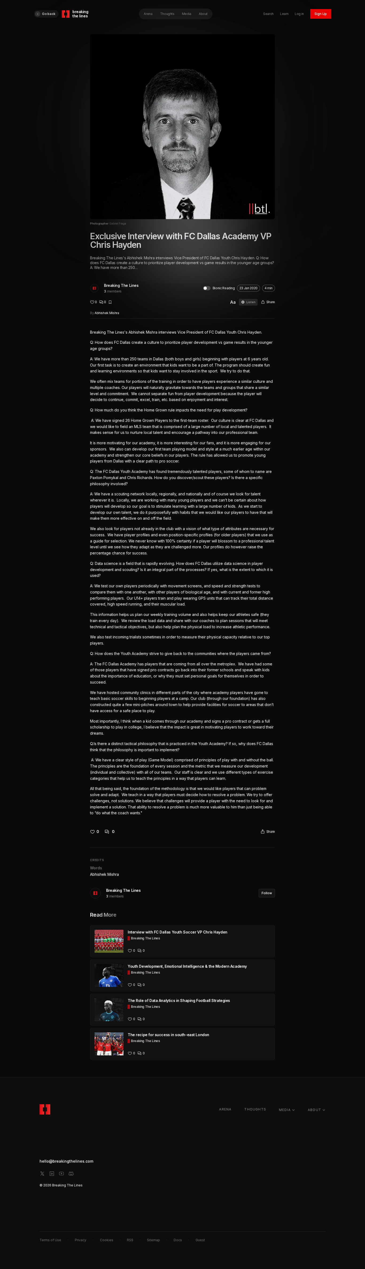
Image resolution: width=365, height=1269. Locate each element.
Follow (267, 893)
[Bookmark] (110, 302)
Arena (148, 14)
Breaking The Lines (121, 285)
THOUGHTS (255, 1109)
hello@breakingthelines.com (66, 1161)
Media (186, 14)
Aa (233, 302)
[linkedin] (52, 1173)
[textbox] (182, 572)
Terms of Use (50, 1240)
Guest (200, 1240)
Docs (178, 1240)
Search (268, 14)
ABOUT (314, 1110)
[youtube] (61, 1173)
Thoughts (167, 14)
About (203, 14)
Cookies (106, 1240)
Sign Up (320, 14)
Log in (299, 14)
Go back (48, 14)
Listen (250, 302)
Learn (284, 14)
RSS (130, 1240)
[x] (42, 1173)
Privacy (80, 1240)
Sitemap (153, 1240)
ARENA (225, 1109)
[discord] (71, 1173)
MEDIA (285, 1110)
